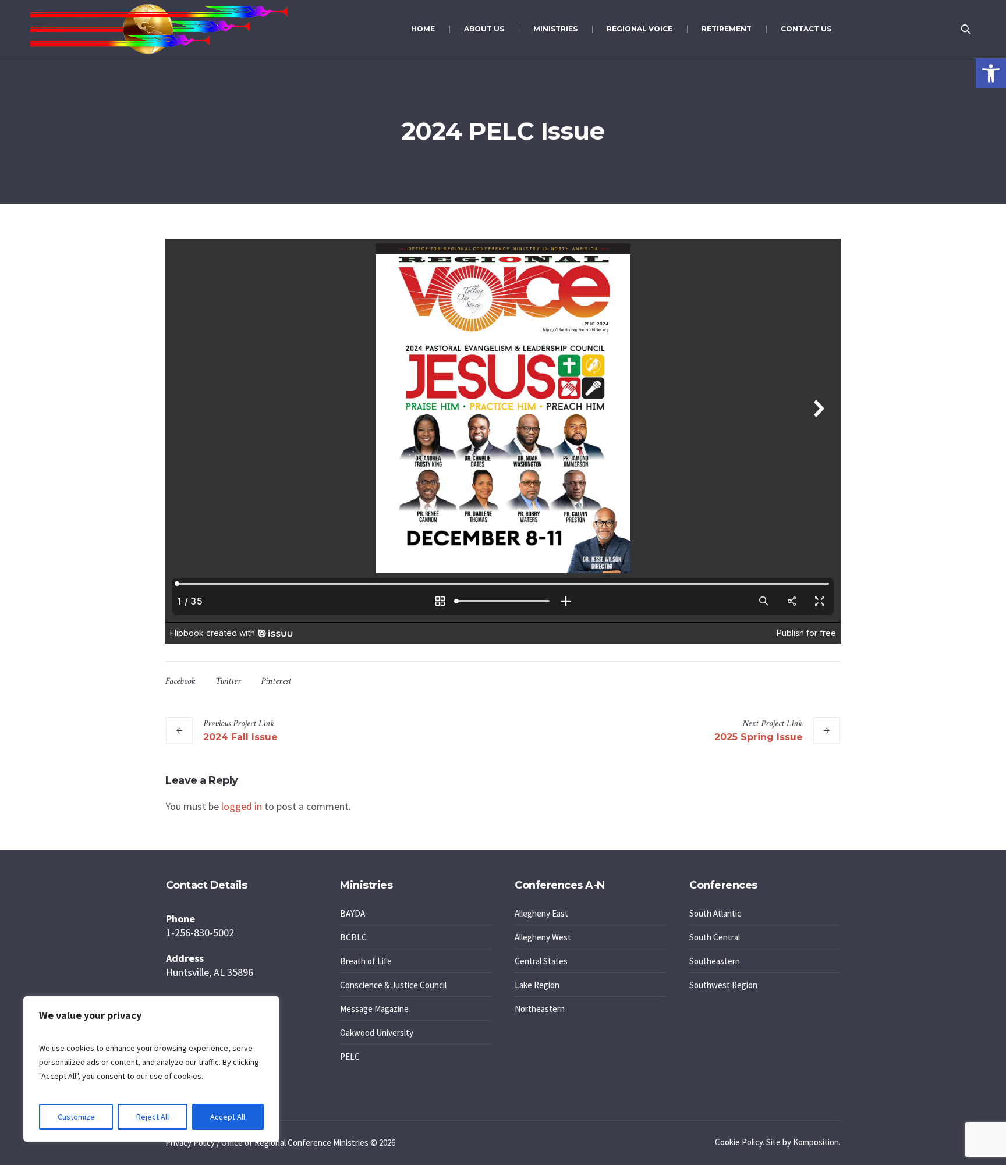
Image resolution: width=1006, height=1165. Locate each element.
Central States (541, 961)
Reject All (152, 1116)
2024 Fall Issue (240, 737)
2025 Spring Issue (758, 737)
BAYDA (352, 913)
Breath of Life (366, 961)
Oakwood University (376, 1032)
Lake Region (537, 984)
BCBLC (353, 937)
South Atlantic (715, 913)
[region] (151, 1069)
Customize (76, 1116)
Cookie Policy (739, 1142)
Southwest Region (723, 984)
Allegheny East (541, 913)
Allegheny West (543, 937)
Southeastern (714, 961)
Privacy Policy (190, 1142)
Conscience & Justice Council (393, 984)
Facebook (180, 681)
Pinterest (276, 681)
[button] (991, 73)
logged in (241, 806)
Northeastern (540, 1008)
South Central (714, 937)
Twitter (228, 681)
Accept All (227, 1116)
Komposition (816, 1142)
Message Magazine (374, 1008)
